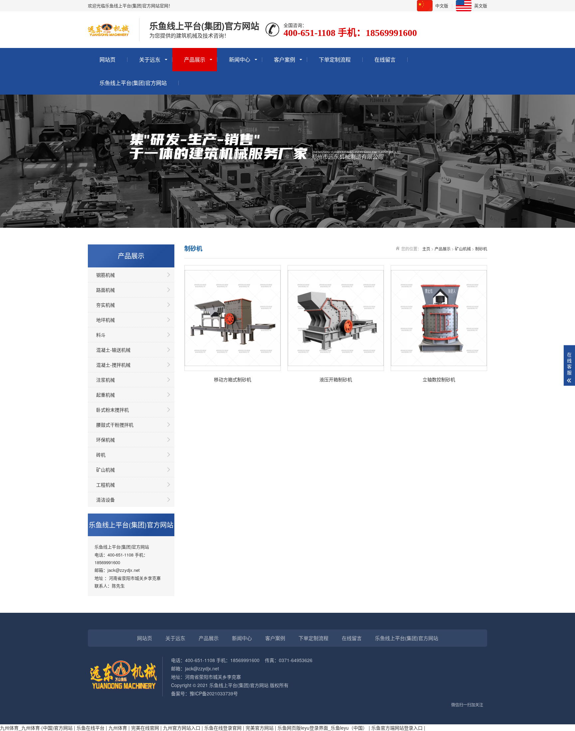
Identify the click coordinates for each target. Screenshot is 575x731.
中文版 (441, 5)
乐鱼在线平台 (90, 727)
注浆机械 (105, 379)
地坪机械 (105, 319)
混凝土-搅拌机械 (113, 364)
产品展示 (194, 59)
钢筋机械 (105, 274)
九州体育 (117, 727)
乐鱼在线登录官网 (223, 727)
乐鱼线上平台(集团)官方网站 (133, 83)
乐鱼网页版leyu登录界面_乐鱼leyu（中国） (322, 727)
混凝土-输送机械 (113, 349)
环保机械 (105, 439)
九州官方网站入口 (181, 727)
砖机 (100, 454)
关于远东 (149, 59)
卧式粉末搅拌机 (112, 409)
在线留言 (385, 59)
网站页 (107, 59)
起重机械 (105, 394)
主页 (426, 248)
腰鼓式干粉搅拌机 (114, 424)
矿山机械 (105, 469)
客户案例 (284, 59)
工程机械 (105, 484)
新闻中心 (239, 59)
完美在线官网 (145, 727)
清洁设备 (105, 499)
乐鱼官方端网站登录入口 (397, 727)
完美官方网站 (260, 727)
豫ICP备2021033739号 (214, 693)
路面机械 (105, 289)
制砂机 (481, 248)
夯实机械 (105, 304)
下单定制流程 (335, 59)
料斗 (100, 334)
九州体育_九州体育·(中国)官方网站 (36, 727)
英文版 (480, 5)
